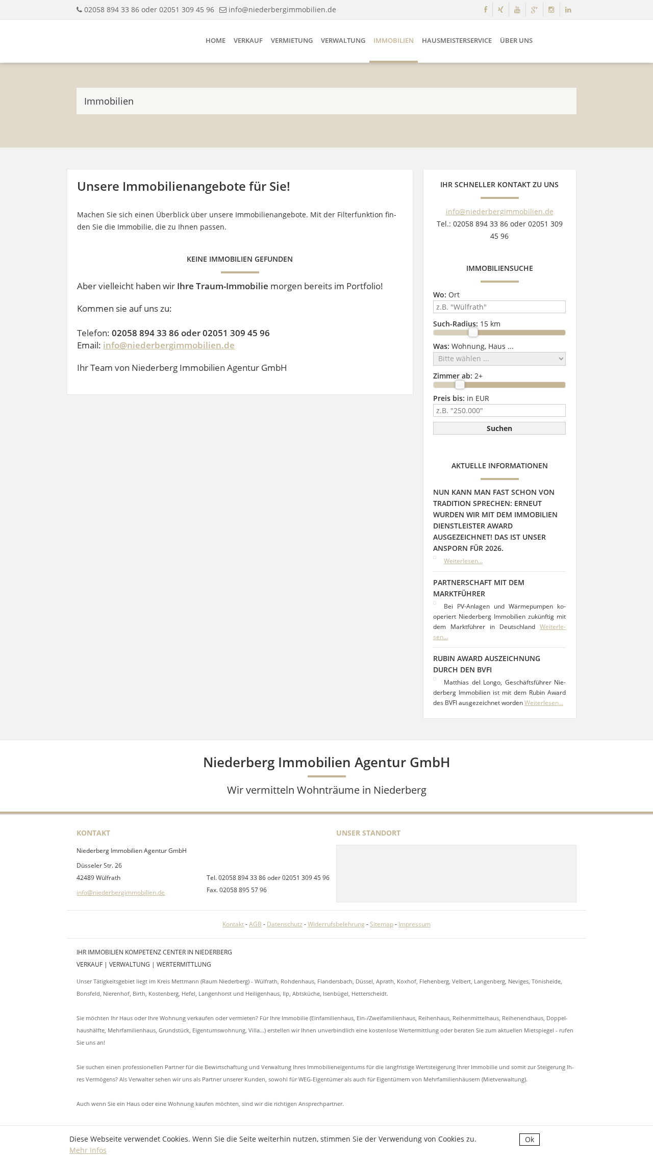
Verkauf (248, 40)
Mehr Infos (88, 1150)
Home (215, 40)
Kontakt (233, 924)
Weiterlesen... (463, 561)
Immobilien (393, 40)
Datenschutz (285, 924)
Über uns (516, 40)
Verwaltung (343, 40)
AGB (255, 924)
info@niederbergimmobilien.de (282, 9)
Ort (446, 294)
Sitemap (381, 924)
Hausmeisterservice (457, 40)
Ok (529, 1139)
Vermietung (292, 40)
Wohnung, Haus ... (473, 346)
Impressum (414, 924)
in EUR (461, 398)
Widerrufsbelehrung (336, 924)
